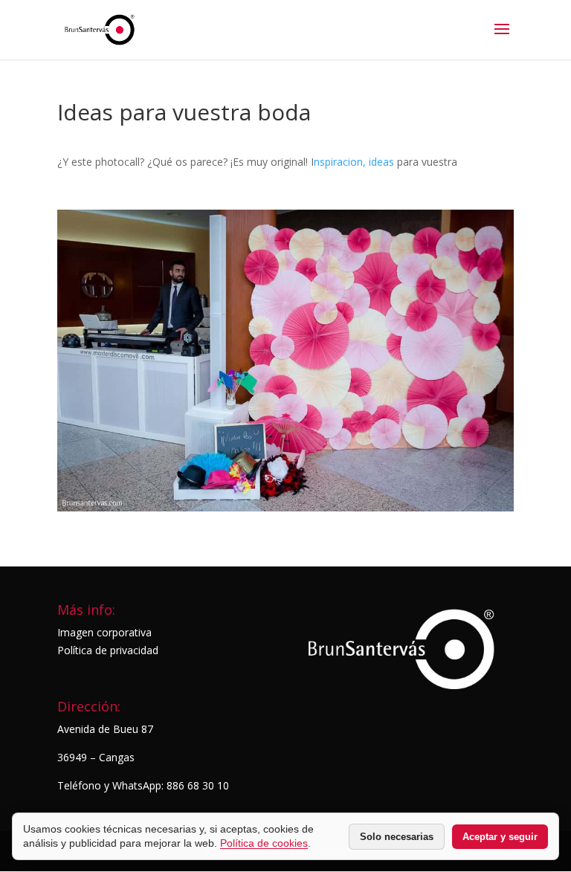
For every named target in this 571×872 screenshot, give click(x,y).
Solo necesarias (396, 836)
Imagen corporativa (104, 632)
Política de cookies (264, 843)
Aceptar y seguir (500, 836)
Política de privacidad (107, 650)
